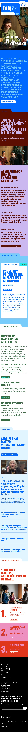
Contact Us (5, 673)
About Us (4, 664)
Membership (5, 669)
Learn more (5, 377)
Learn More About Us (8, 101)
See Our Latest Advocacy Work (11, 246)
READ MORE (7, 290)
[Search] (22, 5)
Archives (4, 675)
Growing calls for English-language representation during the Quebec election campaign (14, 527)
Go (25, 708)
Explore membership (16, 637)
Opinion (4, 477)
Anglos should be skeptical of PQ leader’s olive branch (13, 550)
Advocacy (5, 666)
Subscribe (14, 619)
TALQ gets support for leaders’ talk (13, 539)
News (3, 509)
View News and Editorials (9, 454)
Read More (22, 1)
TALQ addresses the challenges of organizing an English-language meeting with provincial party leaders (14, 488)
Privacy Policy (6, 677)
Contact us (14, 652)
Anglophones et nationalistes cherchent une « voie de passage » (13, 514)
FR (25, 5)
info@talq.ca (5, 691)
